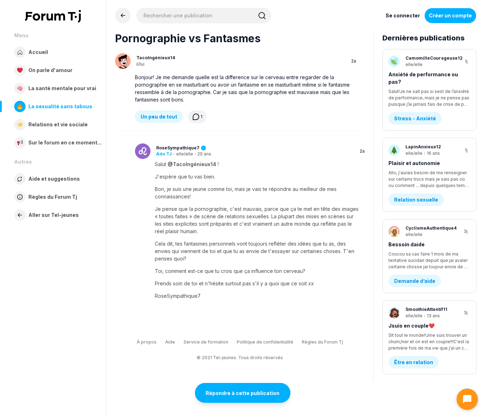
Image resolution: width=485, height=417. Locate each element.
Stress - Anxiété (415, 118)
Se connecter (403, 15)
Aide (170, 342)
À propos (147, 342)
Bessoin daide (406, 244)
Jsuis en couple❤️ (411, 326)
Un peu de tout (159, 117)
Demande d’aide (414, 281)
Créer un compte (450, 15)
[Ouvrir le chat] (467, 399)
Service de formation (206, 342)
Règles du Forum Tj (322, 342)
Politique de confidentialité (265, 342)
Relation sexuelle (416, 200)
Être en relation (413, 362)
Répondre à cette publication (242, 393)
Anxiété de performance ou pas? (423, 78)
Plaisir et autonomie (414, 163)
